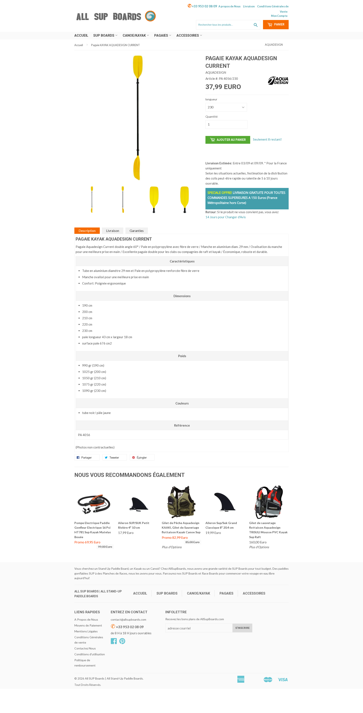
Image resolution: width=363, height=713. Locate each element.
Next (194, 189)
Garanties (137, 231)
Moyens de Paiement (88, 625)
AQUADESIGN (274, 44)
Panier (279, 24)
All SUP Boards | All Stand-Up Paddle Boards (114, 678)
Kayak (138, 568)
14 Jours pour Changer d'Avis (225, 217)
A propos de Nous (229, 6)
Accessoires (188, 35)
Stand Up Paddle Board (113, 568)
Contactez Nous (85, 648)
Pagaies (161, 35)
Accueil (81, 35)
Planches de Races (115, 573)
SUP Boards (104, 35)
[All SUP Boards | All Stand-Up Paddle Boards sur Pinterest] (122, 642)
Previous (81, 189)
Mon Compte (279, 15)
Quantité (211, 116)
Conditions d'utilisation (89, 654)
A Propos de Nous (86, 619)
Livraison (249, 6)
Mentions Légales (86, 631)
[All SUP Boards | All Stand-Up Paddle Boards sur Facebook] (114, 642)
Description (87, 231)
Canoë (154, 568)
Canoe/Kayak (135, 35)
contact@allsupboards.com (128, 619)
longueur (211, 99)
